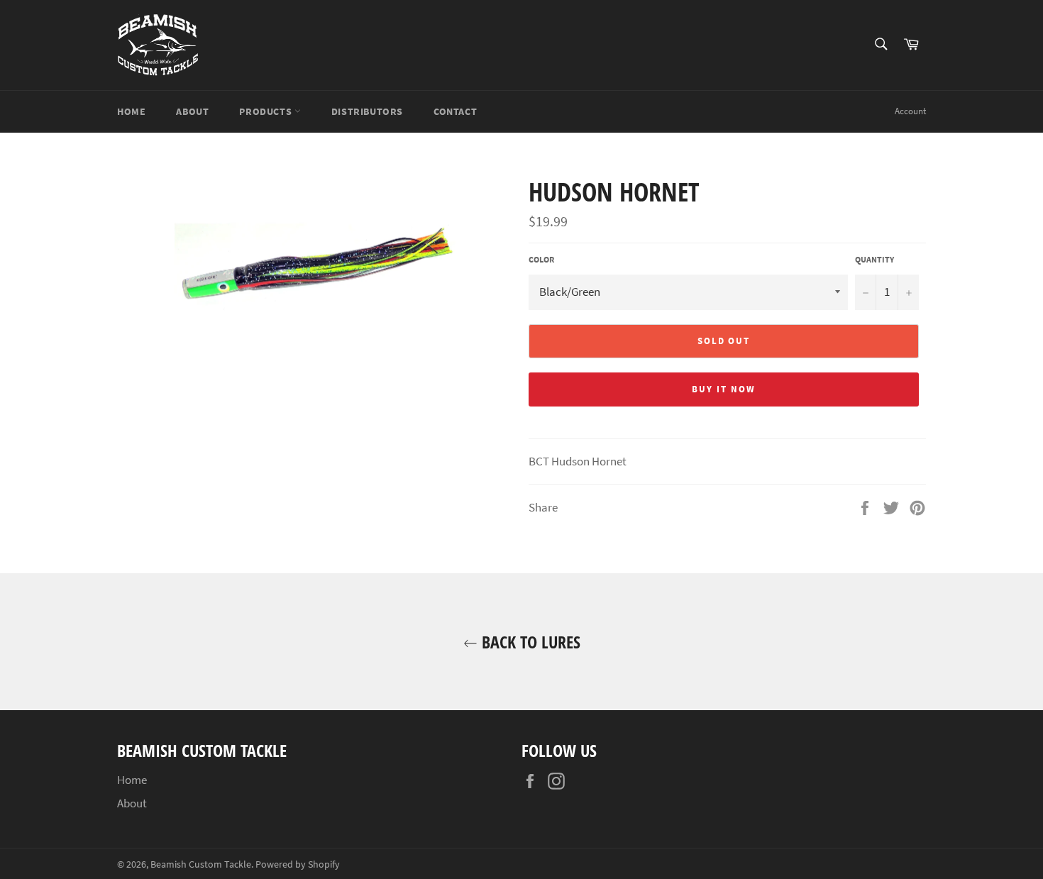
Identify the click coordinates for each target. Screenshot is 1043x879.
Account (910, 111)
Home (131, 111)
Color (541, 259)
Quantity (874, 259)
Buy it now (724, 389)
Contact (455, 111)
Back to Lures (529, 641)
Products (266, 111)
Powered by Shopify (297, 864)
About (192, 111)
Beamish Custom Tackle (200, 864)
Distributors (367, 111)
